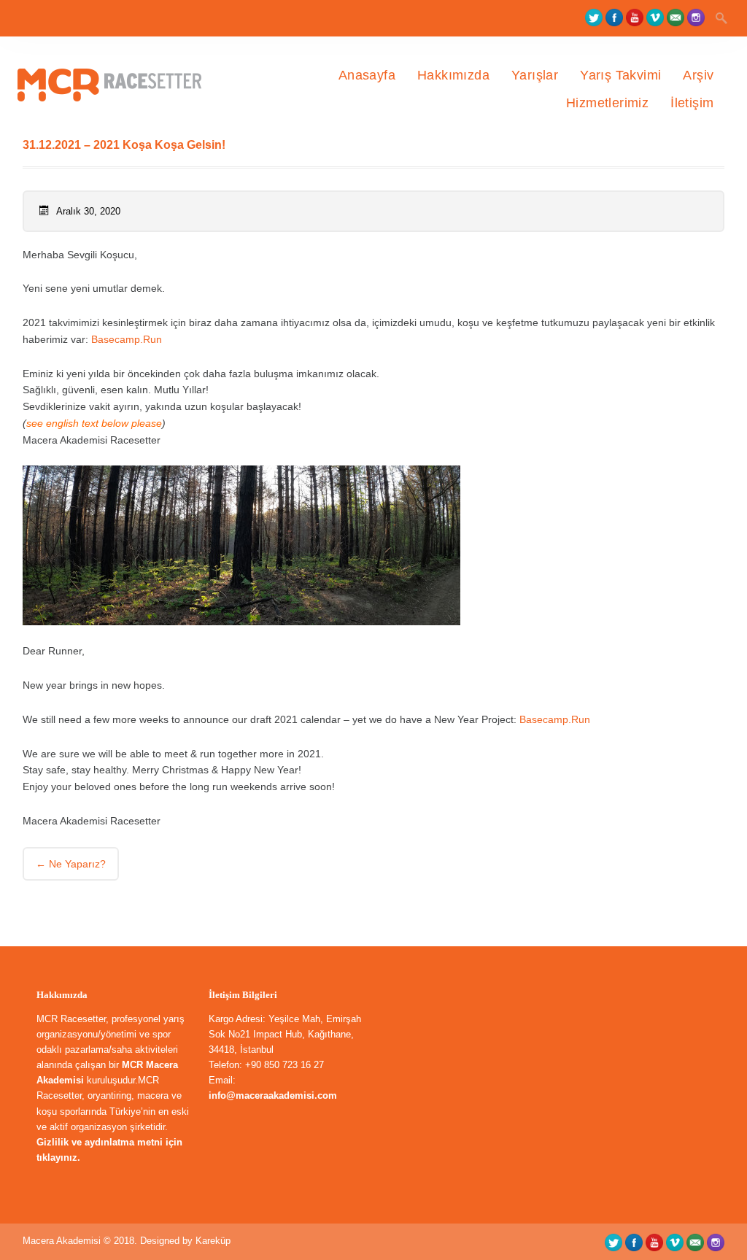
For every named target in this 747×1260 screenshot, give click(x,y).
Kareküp (213, 1240)
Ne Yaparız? (71, 864)
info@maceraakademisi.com (273, 1095)
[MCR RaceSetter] (120, 131)
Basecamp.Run (126, 339)
